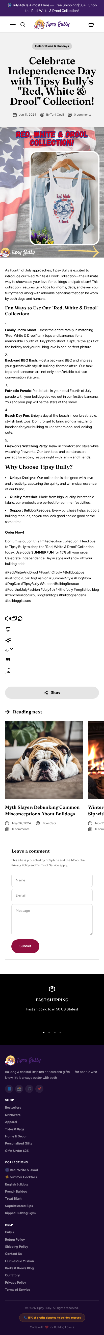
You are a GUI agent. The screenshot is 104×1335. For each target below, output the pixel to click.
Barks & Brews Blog (19, 1268)
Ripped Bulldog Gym (20, 1213)
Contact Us (13, 1254)
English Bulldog (16, 1184)
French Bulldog (16, 1191)
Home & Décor (16, 1136)
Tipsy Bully (17, 547)
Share (55, 692)
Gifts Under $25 (17, 1151)
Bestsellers (13, 1107)
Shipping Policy (16, 1246)
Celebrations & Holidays (52, 46)
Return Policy (15, 1239)
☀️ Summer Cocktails (21, 1177)
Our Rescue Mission (19, 1261)
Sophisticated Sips (19, 1206)
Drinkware (12, 1115)
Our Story (12, 1275)
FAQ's (9, 1232)
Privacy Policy (20, 865)
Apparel (11, 1122)
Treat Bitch (13, 1198)
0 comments (82, 114)
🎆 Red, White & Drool (21, 1170)
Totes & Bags (14, 1129)
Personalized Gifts (18, 1143)
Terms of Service (47, 865)
